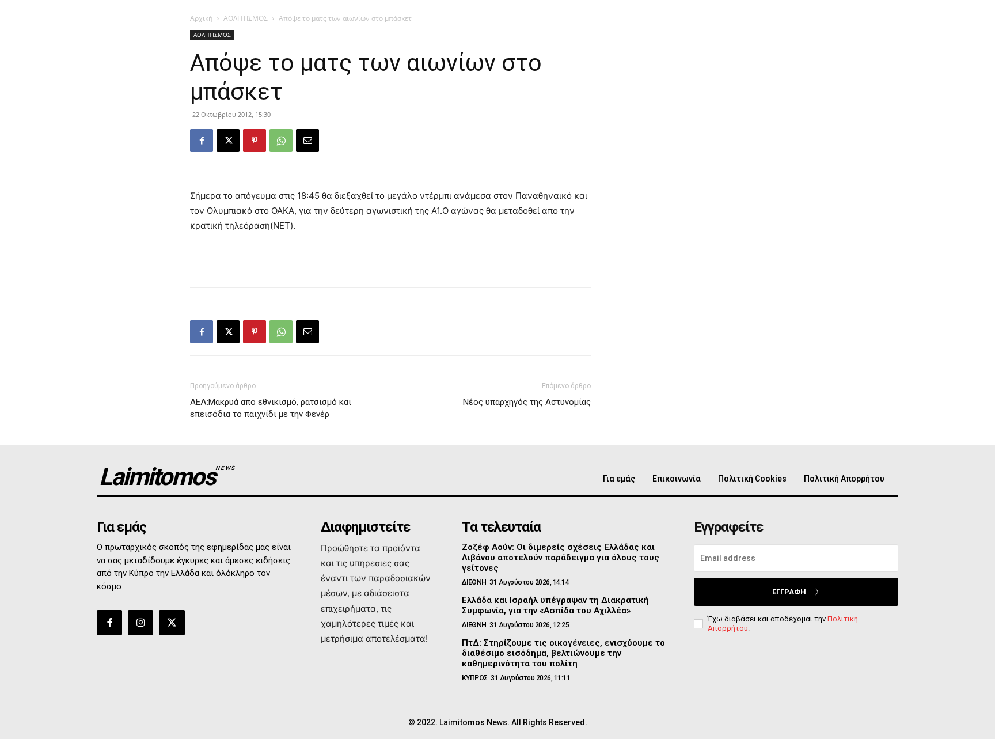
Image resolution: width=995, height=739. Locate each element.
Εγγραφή (789, 592)
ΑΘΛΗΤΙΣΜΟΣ (245, 18)
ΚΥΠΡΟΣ (475, 678)
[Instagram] (140, 622)
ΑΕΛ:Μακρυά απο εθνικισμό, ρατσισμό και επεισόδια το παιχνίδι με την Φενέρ (270, 408)
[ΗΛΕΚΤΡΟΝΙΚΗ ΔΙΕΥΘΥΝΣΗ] (307, 140)
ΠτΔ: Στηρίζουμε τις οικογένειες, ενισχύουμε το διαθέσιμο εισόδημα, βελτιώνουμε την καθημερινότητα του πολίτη (563, 653)
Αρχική (201, 18)
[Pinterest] (254, 140)
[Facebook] (201, 140)
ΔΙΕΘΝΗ (474, 582)
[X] (228, 140)
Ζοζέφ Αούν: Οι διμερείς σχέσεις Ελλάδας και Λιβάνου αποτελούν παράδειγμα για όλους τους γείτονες (560, 557)
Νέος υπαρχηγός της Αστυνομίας (527, 402)
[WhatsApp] (281, 140)
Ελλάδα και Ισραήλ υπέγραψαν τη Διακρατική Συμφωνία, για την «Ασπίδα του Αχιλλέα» (555, 605)
